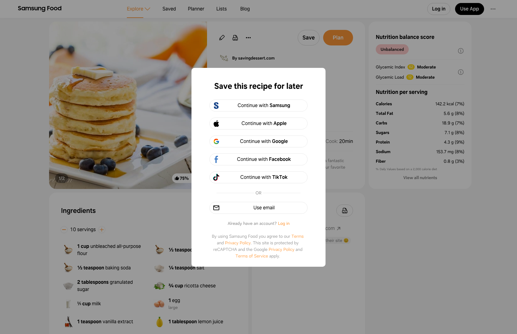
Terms (297, 236)
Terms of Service (251, 256)
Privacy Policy (238, 242)
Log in (284, 223)
